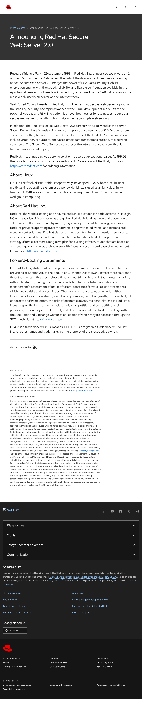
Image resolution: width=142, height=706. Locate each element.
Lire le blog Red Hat (105, 662)
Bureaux (7, 662)
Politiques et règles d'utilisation (111, 685)
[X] (129, 512)
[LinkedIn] (104, 512)
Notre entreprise (12, 593)
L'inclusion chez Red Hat (14, 666)
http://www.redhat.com (26, 166)
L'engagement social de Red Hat (89, 606)
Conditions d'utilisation (61, 685)
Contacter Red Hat (59, 662)
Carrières (54, 658)
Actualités (77, 593)
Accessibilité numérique (14, 689)
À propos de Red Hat (12, 658)
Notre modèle (10, 599)
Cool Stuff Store (57, 666)
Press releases (18, 27)
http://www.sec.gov (48, 319)
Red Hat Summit (104, 666)
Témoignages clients (14, 606)
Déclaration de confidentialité (17, 685)
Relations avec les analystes (17, 612)
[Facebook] (120, 512)
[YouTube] (112, 512)
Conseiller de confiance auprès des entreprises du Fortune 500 (83, 576)
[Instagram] (137, 512)
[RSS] (35, 347)
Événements (102, 658)
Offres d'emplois (81, 612)
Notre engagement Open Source (90, 599)
